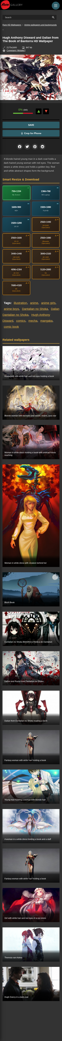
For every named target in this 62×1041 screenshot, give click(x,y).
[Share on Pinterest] (35, 147)
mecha (32, 320)
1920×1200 (16, 223)
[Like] (38, 111)
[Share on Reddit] (42, 147)
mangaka (46, 320)
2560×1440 (45, 222)
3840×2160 (45, 253)
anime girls (48, 303)
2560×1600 (16, 238)
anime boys (11, 309)
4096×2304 (16, 269)
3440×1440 (16, 253)
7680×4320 (16, 285)
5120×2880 (45, 269)
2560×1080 (45, 238)
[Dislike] (46, 111)
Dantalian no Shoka (35, 309)
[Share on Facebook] (20, 147)
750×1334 (16, 191)
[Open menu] (56, 6)
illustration (20, 303)
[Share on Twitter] (27, 147)
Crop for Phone (32, 133)
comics (20, 320)
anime (34, 303)
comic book (11, 326)
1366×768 (45, 191)
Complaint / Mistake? (16, 50)
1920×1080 (45, 207)
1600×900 (16, 207)
